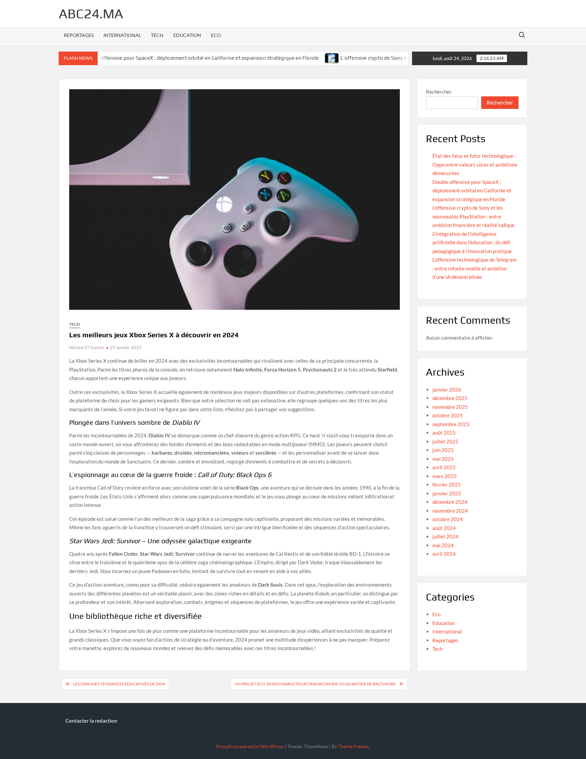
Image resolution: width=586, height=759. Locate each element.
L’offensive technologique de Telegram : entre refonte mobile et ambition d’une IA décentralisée (474, 268)
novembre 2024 (450, 511)
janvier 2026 (446, 389)
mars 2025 (444, 476)
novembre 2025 (450, 407)
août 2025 (444, 433)
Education (187, 35)
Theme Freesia (353, 746)
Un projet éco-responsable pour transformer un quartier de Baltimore (315, 683)
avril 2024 (444, 554)
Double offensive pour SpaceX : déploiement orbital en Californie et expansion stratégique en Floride (179, 58)
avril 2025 (444, 467)
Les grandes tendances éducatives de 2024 (119, 683)
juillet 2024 (445, 536)
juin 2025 (443, 450)
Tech (157, 35)
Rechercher (439, 92)
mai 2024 (443, 545)
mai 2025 (443, 459)
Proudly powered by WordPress (250, 746)
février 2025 (446, 484)
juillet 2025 (445, 441)
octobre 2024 (447, 519)
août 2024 (444, 528)
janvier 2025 (446, 493)
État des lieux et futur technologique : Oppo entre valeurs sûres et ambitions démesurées (474, 164)
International (122, 35)
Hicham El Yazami (86, 347)
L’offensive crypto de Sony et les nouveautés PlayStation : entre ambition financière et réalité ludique (473, 216)
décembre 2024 (450, 502)
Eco (216, 35)
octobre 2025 (447, 415)
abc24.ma (91, 13)
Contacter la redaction (91, 721)
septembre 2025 (451, 424)
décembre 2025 (450, 398)
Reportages (79, 35)
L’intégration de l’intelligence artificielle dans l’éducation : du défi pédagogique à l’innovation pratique (472, 242)
